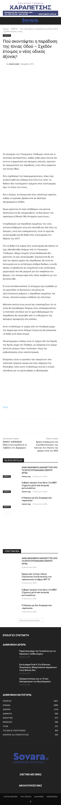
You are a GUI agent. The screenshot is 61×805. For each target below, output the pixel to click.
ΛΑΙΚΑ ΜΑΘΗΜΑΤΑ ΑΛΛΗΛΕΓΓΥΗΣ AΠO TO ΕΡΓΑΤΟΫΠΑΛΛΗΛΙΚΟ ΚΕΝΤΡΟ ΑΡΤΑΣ (39, 470)
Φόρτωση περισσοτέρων (29, 620)
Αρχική (6, 29)
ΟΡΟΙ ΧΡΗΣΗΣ (25, 796)
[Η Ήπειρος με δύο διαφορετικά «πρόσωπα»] (11, 502)
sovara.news (14, 64)
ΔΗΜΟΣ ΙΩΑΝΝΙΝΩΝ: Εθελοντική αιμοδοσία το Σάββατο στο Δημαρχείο (15, 445)
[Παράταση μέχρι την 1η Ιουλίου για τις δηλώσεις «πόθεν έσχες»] (10, 654)
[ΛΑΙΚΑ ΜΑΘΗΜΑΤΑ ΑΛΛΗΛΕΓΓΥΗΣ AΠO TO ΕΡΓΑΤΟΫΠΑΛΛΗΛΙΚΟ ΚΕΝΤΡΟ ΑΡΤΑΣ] (11, 472)
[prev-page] (4, 513)
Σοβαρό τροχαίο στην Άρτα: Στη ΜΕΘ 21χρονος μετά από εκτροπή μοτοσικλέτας (39, 485)
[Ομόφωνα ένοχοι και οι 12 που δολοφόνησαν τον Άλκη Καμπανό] (10, 682)
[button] (4, 21)
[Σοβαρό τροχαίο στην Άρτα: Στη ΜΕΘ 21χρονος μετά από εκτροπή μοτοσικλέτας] (11, 487)
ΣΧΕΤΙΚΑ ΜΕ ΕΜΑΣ (11, 796)
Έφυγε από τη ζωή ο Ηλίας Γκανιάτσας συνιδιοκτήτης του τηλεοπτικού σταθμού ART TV (37, 577)
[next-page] (9, 513)
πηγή (5, 407)
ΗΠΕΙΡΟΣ (14, 29)
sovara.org (26, 476)
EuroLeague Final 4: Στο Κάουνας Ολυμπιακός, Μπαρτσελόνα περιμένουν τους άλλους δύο (38, 667)
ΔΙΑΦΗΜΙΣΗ (39, 796)
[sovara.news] (5, 64)
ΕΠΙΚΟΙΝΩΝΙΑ (52, 796)
